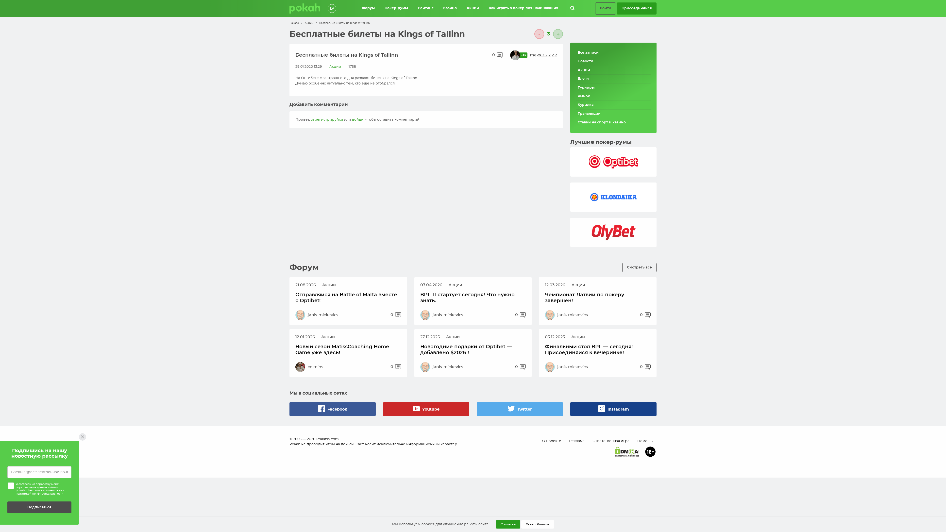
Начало (294, 23)
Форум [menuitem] (368, 8)
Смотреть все (639, 267)
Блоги (583, 79)
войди (358, 119)
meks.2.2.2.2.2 (543, 55)
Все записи (588, 52)
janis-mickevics (323, 315)
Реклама (577, 441)
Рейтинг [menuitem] (425, 8)
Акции (309, 23)
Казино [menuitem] (450, 8)
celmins (315, 367)
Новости (585, 61)
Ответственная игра (610, 441)
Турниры (586, 87)
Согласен (508, 524)
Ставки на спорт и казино (602, 122)
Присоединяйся (637, 8)
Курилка (585, 105)
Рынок (584, 96)
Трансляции (589, 114)
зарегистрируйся (327, 119)
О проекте (551, 441)
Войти (605, 8)
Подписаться (39, 507)
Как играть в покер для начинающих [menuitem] (523, 8)
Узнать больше (537, 524)
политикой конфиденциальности (40, 493)
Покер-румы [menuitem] (396, 8)
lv (332, 8)
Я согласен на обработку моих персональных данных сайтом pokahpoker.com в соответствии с (40, 489)
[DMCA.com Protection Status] (627, 452)
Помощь (645, 441)
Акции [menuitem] (473, 8)
